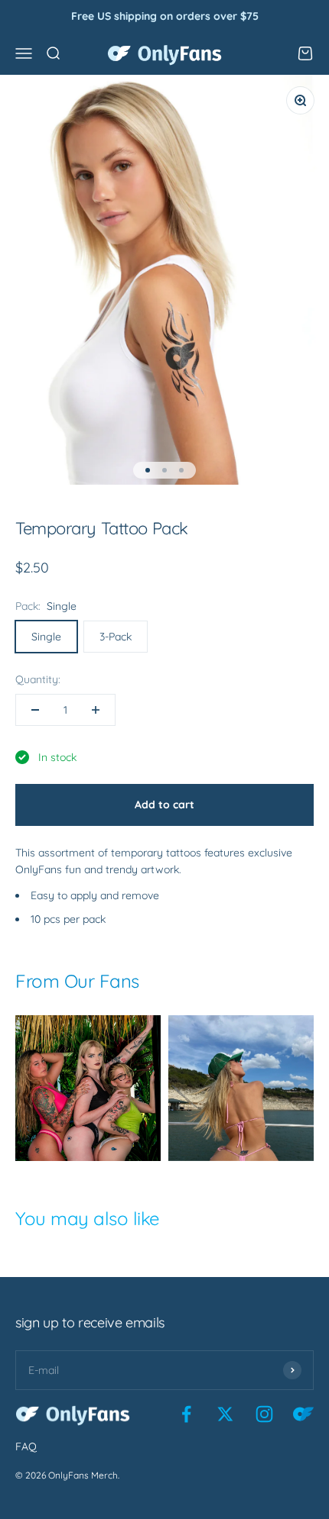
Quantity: (37, 679)
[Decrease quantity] (35, 710)
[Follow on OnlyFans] (303, 1414)
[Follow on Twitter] (225, 1414)
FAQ (26, 1446)
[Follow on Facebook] (186, 1414)
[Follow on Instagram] (264, 1414)
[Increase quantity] (96, 710)
